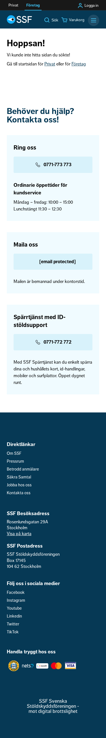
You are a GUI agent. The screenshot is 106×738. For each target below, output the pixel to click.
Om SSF (14, 453)
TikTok (13, 632)
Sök (54, 20)
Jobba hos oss (19, 485)
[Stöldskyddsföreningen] (19, 19)
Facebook (16, 592)
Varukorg (76, 20)
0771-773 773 (58, 165)
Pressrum (15, 461)
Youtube (14, 608)
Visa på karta (19, 534)
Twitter (13, 624)
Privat (49, 64)
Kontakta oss (19, 493)
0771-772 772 (58, 342)
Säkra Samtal (19, 477)
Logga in (91, 6)
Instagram (16, 600)
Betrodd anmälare (23, 469)
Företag (79, 64)
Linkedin (14, 616)
